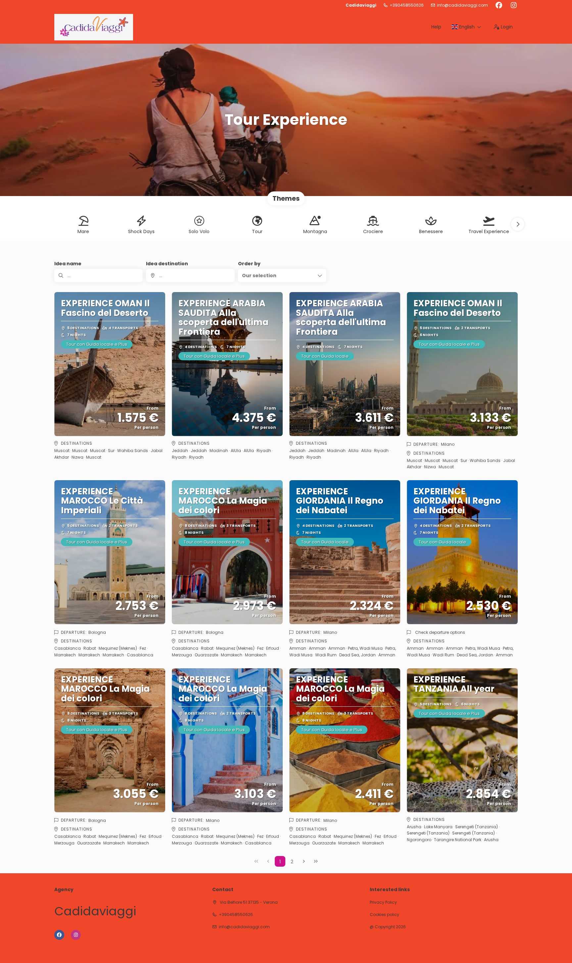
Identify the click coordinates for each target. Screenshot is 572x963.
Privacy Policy (383, 902)
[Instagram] (513, 5)
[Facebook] (499, 5)
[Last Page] (315, 861)
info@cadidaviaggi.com (462, 5)
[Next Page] (304, 861)
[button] (517, 224)
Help (436, 27)
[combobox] (190, 275)
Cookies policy (384, 914)
